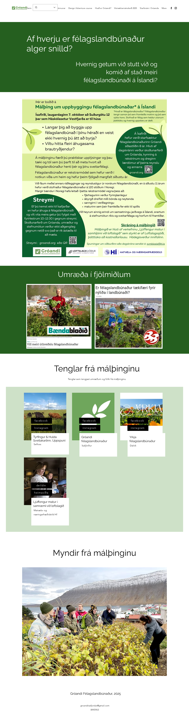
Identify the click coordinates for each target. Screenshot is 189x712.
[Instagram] (175, 8)
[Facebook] (171, 8)
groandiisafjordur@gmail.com (94, 705)
